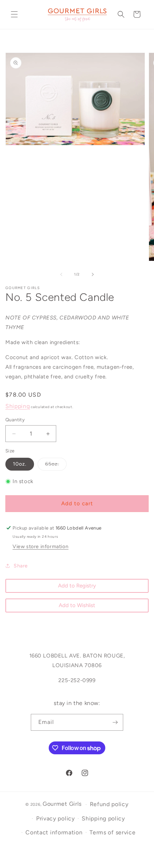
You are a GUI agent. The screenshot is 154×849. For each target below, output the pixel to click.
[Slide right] (93, 274)
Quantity (15, 419)
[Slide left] (61, 274)
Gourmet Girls (62, 803)
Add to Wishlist (77, 605)
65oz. (56, 466)
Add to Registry (77, 585)
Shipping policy (103, 818)
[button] (14, 14)
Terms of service (112, 832)
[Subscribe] (115, 722)
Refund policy (109, 804)
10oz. (20, 464)
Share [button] (21, 566)
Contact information (53, 832)
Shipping (17, 406)
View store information (40, 546)
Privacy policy (55, 818)
